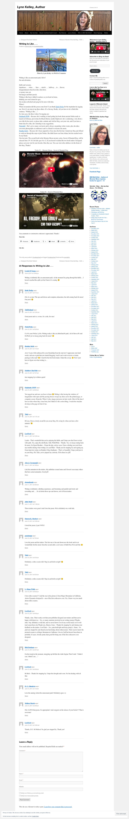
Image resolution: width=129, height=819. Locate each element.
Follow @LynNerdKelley (96, 357)
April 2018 (94, 246)
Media (106, 33)
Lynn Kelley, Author (31, 7)
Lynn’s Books (72, 33)
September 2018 (95, 239)
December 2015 (95, 268)
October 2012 (94, 310)
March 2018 (94, 248)
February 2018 (94, 250)
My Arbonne (62, 33)
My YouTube (33, 33)
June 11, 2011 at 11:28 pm (32, 504)
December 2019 (95, 228)
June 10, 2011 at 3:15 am (32, 293)
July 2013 (93, 295)
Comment (22, 750)
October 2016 (94, 261)
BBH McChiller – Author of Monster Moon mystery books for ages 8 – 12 (99, 179)
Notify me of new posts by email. (29, 796)
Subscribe (95, 71)
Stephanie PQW (24, 116)
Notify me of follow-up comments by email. (32, 793)
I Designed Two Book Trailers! (28, 39)
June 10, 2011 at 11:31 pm (32, 416)
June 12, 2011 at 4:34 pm (32, 557)
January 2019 (94, 232)
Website (21, 786)
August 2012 (94, 313)
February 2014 (94, 288)
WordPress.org (94, 351)
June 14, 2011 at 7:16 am (32, 688)
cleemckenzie (29, 482)
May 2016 (93, 263)
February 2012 (94, 324)
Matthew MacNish (31, 370)
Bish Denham (29, 647)
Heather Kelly (23, 131)
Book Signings (98, 33)
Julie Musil (28, 501)
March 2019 (94, 230)
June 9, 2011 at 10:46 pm (32, 273)
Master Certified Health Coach (48, 33)
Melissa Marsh (30, 703)
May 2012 (93, 319)
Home (21, 33)
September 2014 (95, 279)
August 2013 (94, 293)
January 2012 (94, 326)
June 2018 (93, 243)
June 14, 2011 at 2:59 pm (32, 706)
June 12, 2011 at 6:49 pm (32, 613)
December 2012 (95, 306)
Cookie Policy (35, 816)
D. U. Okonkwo (30, 686)
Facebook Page (95, 172)
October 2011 (94, 332)
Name (21, 773)
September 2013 (95, 292)
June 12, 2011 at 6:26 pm (32, 591)
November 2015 (95, 270)
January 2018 (94, 252)
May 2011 (93, 341)
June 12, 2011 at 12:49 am (32, 521)
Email (21, 780)
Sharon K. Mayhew (31, 518)
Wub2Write (29, 327)
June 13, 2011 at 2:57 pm (32, 650)
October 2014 (94, 277)
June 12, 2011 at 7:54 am (32, 538)
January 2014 (94, 290)
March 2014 (94, 286)
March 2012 (94, 322)
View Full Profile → (95, 168)
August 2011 (94, 335)
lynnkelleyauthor (38, 46)
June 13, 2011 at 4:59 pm (32, 669)
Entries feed (94, 348)
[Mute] (106, 52)
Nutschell (22, 126)
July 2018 (93, 241)
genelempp (28, 535)
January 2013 (94, 304)
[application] (100, 48)
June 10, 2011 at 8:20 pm (32, 390)
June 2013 (93, 297)
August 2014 (94, 281)
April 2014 (94, 284)
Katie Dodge (60, 107)
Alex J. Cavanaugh (31, 463)
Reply (26, 283)
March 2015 (94, 274)
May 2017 (93, 259)
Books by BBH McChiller (96, 120)
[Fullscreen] (108, 52)
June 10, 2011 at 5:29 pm (32, 329)
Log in (92, 346)
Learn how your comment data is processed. (58, 807)
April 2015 (94, 272)
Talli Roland (29, 310)
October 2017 (94, 257)
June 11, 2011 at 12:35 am (32, 436)
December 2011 (95, 328)
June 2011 (93, 339)
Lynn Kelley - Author (95, 147)
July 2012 (93, 315)
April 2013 (94, 301)
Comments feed (95, 350)
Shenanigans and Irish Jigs (97, 212)
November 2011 (95, 330)
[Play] (92, 52)
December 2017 (95, 254)
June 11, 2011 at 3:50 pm (32, 484)
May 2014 (93, 283)
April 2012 (94, 321)
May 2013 (93, 299)
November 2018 (95, 235)
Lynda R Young (30, 271)
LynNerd (28, 433)
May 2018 (93, 245)
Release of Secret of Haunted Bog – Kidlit (71, 39)
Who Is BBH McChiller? (85, 33)
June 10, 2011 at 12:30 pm (32, 312)
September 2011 (95, 333)
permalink (67, 257)
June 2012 (93, 317)
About (26, 33)
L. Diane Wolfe (30, 589)
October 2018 (94, 237)
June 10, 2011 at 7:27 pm (32, 373)
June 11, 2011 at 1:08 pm (32, 465)
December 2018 (95, 234)
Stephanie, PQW (30, 387)
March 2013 (94, 303)
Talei (26, 414)
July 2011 (93, 337)
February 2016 (94, 264)
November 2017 (95, 255)
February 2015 (94, 275)
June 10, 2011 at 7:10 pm (32, 348)
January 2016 (94, 266)
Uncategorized (37, 257)
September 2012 (95, 312)
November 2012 (95, 308)
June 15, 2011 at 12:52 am (32, 725)
